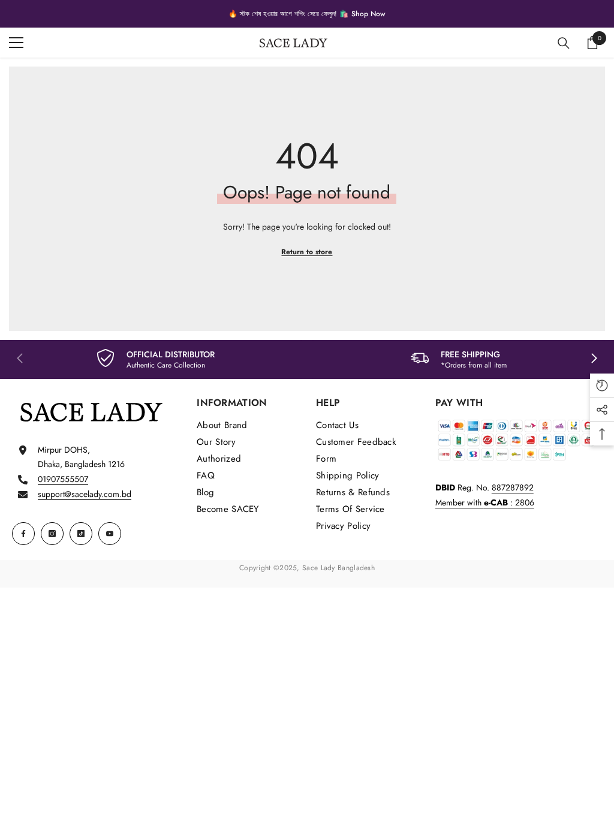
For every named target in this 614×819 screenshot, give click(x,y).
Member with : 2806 (484, 502)
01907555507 (63, 479)
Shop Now (368, 13)
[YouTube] (109, 533)
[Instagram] (52, 533)
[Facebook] (23, 533)
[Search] (563, 43)
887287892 (513, 487)
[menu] (16, 42)
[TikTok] (81, 533)
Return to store (306, 251)
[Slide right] (593, 359)
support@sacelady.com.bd (84, 494)
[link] (155, 359)
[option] (307, 14)
